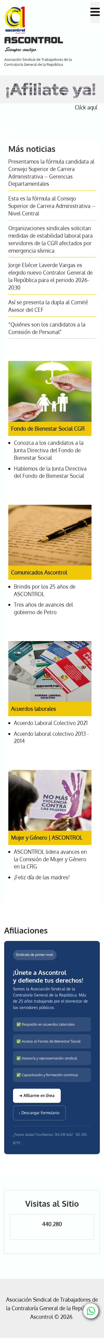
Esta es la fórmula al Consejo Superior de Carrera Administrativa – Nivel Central (51, 206)
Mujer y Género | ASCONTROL (46, 837)
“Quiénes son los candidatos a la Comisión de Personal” (46, 328)
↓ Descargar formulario (39, 1112)
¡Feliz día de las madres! (42, 877)
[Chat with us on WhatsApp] (90, 1311)
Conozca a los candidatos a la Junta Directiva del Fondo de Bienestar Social (48, 450)
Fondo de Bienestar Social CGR (48, 428)
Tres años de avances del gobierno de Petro (43, 608)
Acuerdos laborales (33, 708)
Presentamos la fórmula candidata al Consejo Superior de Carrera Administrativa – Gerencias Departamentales (51, 172)
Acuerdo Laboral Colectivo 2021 (51, 722)
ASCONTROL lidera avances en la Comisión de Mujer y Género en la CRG (50, 859)
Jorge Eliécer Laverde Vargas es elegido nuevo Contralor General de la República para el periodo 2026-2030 (50, 276)
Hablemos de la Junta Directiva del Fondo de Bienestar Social (50, 472)
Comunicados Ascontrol (39, 572)
